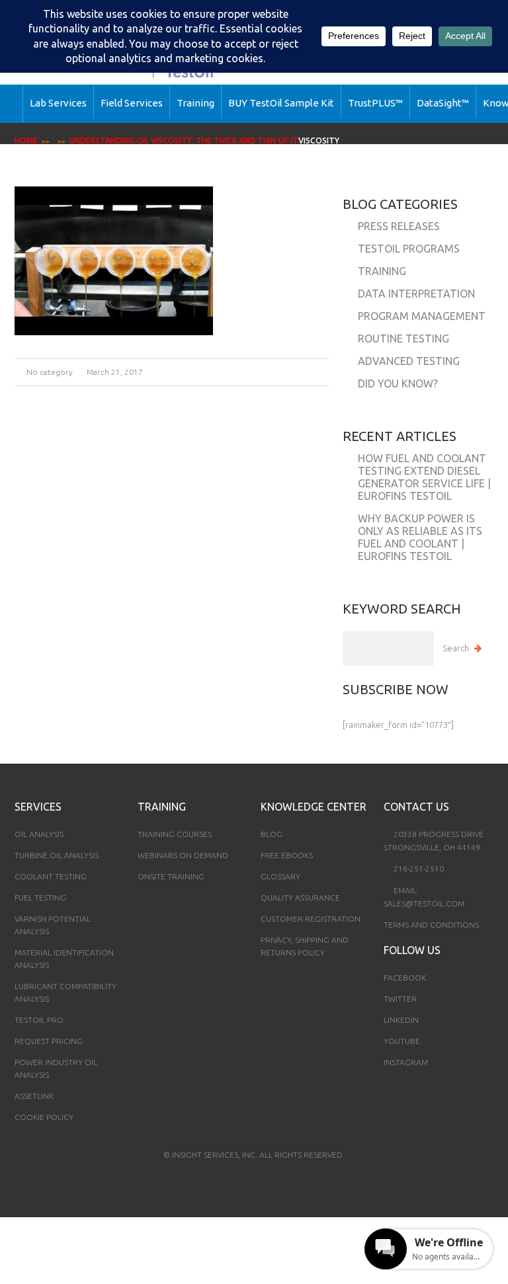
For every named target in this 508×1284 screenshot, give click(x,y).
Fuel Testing (40, 897)
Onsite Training (171, 876)
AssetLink (34, 1096)
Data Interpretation (416, 294)
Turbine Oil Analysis (57, 855)
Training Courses (175, 834)
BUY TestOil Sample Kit (281, 102)
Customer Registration (310, 918)
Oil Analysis (39, 834)
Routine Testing (403, 338)
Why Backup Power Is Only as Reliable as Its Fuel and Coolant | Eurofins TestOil (420, 537)
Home (26, 140)
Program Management (422, 316)
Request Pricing (49, 1041)
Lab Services (58, 102)
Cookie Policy (44, 1117)
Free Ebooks (287, 855)
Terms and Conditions (431, 924)
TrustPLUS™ (375, 102)
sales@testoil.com (424, 903)
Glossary (280, 876)
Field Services (132, 102)
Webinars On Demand (183, 855)
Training (195, 102)
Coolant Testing (51, 876)
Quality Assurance (300, 897)
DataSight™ (443, 102)
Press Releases (399, 226)
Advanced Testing (409, 361)
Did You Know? (398, 383)
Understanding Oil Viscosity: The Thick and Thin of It (183, 140)
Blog (271, 834)
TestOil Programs (409, 249)
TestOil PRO (39, 1020)
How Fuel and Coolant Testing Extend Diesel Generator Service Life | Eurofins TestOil (424, 477)
